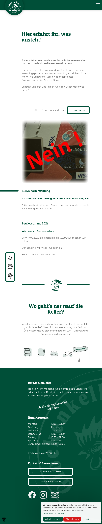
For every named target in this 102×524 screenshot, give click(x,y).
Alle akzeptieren (52, 519)
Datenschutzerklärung (53, 513)
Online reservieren (50, 481)
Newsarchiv (78, 110)
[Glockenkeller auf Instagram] (43, 495)
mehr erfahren (53, 408)
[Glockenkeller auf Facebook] (32, 495)
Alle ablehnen (72, 519)
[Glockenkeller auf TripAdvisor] (55, 495)
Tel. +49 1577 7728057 (50, 471)
